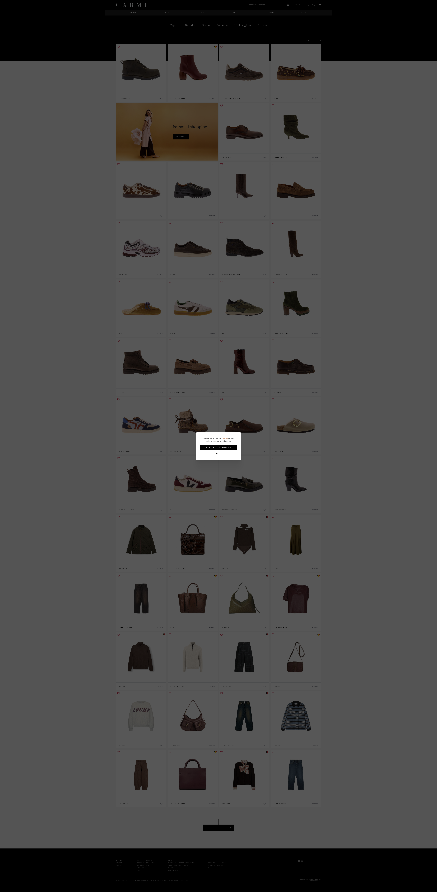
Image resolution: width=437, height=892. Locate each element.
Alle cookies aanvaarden (218, 447)
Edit (218, 453)
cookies (225, 438)
